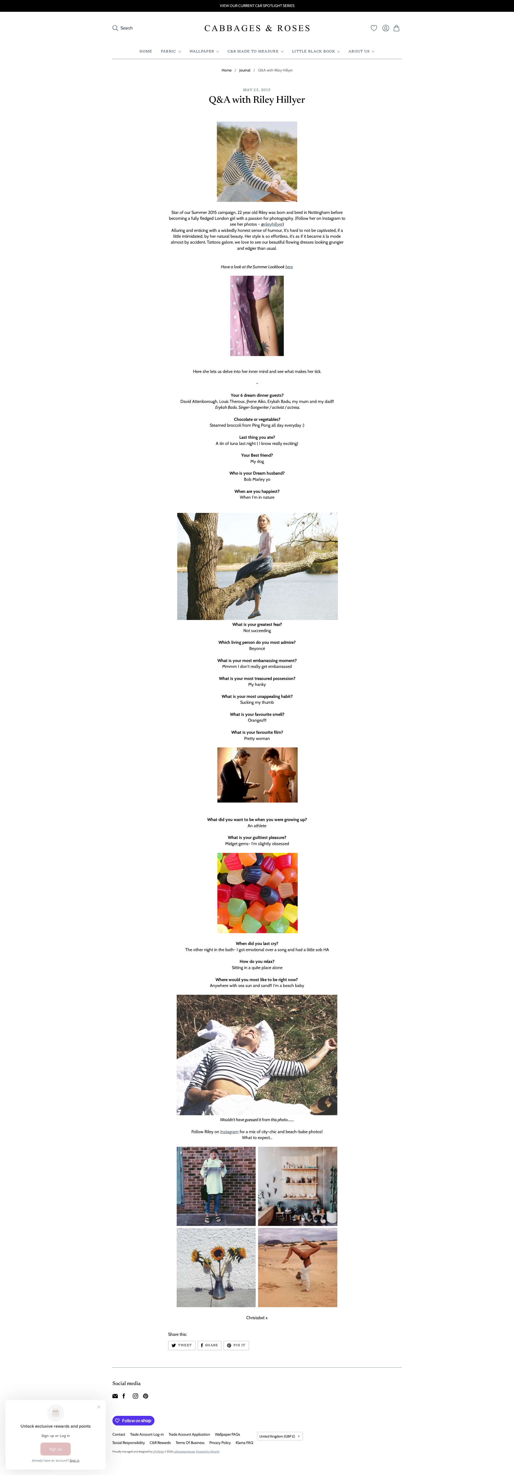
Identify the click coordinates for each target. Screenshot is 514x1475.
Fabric (168, 51)
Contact (118, 1434)
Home (145, 51)
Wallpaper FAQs (227, 1434)
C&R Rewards (160, 1442)
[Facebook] (124, 1397)
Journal (244, 70)
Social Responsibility (128, 1442)
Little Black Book (313, 51)
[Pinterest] (145, 1397)
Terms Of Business (190, 1442)
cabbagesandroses (184, 1451)
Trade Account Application (189, 1434)
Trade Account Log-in (147, 1434)
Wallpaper (202, 51)
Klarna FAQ (244, 1442)
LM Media (158, 1451)
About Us (359, 51)
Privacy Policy (220, 1442)
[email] (115, 1397)
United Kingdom (277, 1436)
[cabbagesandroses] (257, 28)
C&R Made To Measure (253, 51)
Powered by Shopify (208, 1451)
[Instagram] (135, 1397)
